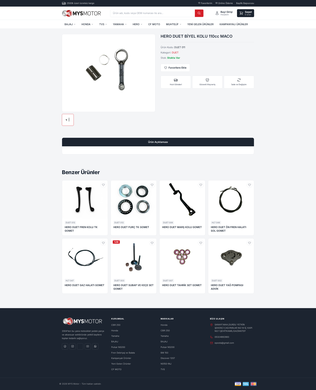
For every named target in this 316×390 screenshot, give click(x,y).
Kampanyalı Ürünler (121, 358)
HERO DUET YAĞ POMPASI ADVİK (227, 287)
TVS (101, 24)
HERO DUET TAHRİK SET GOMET (182, 285)
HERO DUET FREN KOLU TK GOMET (81, 229)
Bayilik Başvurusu (245, 3)
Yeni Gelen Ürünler (121, 363)
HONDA (86, 24)
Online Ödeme (225, 3)
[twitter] (80, 346)
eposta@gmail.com (224, 342)
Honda (114, 330)
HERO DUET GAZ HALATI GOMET (84, 285)
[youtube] (88, 346)
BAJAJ (69, 24)
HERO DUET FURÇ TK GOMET (131, 227)
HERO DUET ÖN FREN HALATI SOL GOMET (228, 229)
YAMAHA (118, 24)
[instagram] (72, 346)
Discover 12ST (168, 358)
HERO (136, 24)
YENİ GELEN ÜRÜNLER (200, 24)
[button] (103, 185)
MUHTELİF (172, 24)
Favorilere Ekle (177, 67)
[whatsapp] (95, 346)
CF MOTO (154, 24)
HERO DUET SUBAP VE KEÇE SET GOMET (133, 287)
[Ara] (199, 13)
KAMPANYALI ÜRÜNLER (234, 24)
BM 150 (164, 352)
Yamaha (115, 336)
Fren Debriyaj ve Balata (123, 352)
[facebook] (65, 346)
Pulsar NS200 (118, 347)
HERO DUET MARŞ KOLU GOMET (182, 227)
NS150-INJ (166, 363)
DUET (175, 52)
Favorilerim (206, 3)
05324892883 (222, 337)
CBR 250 (115, 325)
